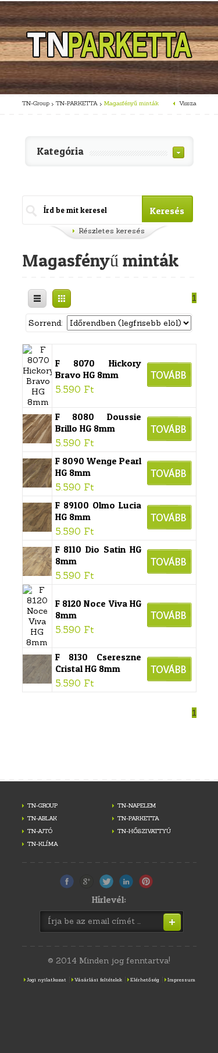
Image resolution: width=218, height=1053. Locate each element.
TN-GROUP (42, 805)
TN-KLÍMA (42, 844)
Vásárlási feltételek (98, 980)
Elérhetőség (144, 980)
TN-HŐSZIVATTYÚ (144, 831)
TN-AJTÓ (39, 831)
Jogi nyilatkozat (46, 980)
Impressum (181, 980)
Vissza (187, 103)
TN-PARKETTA (77, 103)
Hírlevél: (109, 899)
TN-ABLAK (42, 818)
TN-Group (35, 103)
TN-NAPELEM (136, 805)
